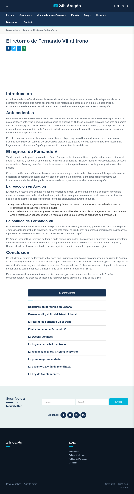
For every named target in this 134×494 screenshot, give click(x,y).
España (75, 15)
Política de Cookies (77, 455)
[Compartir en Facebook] (8, 48)
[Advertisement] (67, 71)
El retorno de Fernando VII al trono (49, 321)
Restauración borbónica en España (50, 306)
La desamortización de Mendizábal (49, 366)
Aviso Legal (74, 451)
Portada (10, 15)
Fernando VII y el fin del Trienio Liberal (52, 314)
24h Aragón (69, 6)
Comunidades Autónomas (50, 15)
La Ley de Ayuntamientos (44, 374)
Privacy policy (13, 484)
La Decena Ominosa (40, 336)
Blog (86, 15)
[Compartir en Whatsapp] (24, 48)
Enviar (118, 402)
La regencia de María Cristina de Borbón (53, 351)
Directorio (11, 22)
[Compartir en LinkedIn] (19, 48)
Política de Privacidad (78, 459)
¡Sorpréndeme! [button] (67, 293)
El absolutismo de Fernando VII (47, 329)
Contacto (28, 22)
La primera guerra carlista (44, 359)
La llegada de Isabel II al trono (47, 344)
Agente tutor (30, 484)
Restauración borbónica (45, 30)
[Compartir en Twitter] (13, 48)
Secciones (24, 15)
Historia (100, 15)
